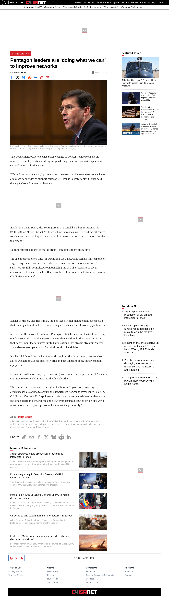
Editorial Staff (92, 582)
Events (50, 575)
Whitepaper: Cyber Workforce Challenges (122, 7)
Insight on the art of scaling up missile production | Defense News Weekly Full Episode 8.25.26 (149, 129)
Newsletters (52, 571)
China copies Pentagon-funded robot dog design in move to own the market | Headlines (139, 330)
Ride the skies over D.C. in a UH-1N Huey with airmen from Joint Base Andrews (139, 83)
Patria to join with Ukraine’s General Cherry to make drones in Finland (39, 496)
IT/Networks (20, 53)
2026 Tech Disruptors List (47, 7)
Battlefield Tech (104, 2)
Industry (152, 2)
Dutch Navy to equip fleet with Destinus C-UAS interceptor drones (36, 476)
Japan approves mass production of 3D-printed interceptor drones (36, 455)
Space (116, 2)
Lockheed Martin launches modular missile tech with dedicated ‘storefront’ (39, 538)
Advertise (90, 571)
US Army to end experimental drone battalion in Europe (41, 515)
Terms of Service (16, 575)
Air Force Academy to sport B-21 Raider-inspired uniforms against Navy (149, 96)
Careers (128, 575)
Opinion (161, 2)
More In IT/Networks (23, 448)
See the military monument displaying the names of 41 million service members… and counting (149, 113)
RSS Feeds (52, 579)
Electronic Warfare (129, 2)
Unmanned (89, 2)
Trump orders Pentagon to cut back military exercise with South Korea (141, 380)
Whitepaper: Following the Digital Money (81, 7)
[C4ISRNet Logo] (36, 2)
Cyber (143, 2)
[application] (140, 67)
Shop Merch (52, 582)
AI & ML (78, 2)
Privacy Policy (15, 571)
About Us (129, 571)
